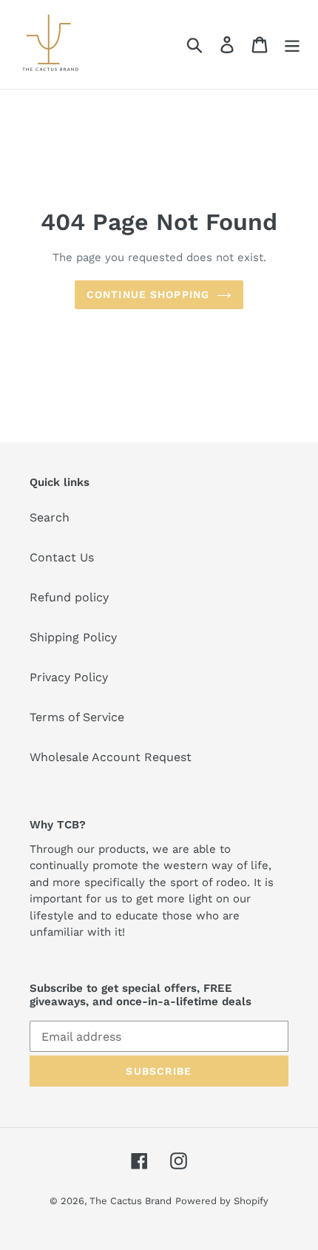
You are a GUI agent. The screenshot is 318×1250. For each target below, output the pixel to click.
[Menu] (292, 44)
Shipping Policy (73, 637)
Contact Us (62, 557)
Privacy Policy (69, 677)
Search (50, 517)
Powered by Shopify (221, 1200)
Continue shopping (148, 294)
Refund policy (69, 597)
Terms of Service (77, 717)
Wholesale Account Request (111, 757)
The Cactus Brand (130, 1200)
